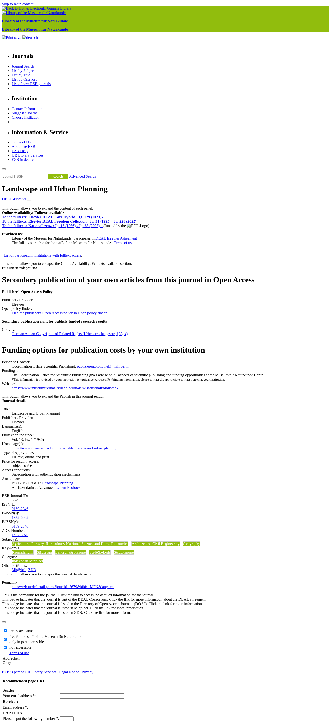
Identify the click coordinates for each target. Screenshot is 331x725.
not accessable (20, 647)
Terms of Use (22, 142)
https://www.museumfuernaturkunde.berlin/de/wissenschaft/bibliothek (65, 388)
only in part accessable (26, 642)
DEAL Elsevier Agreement (116, 238)
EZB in (24, 160)
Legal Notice (69, 672)
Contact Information (27, 109)
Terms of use (123, 243)
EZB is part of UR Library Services (29, 672)
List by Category (24, 79)
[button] (33, 213)
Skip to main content (17, 4)
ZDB (32, 570)
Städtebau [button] (44, 552)
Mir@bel (19, 570)
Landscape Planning (57, 483)
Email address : (15, 707)
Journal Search (23, 66)
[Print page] (12, 37)
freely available (21, 631)
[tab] (165, 213)
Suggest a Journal (25, 113)
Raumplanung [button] (22, 552)
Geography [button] (191, 544)
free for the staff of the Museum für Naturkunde (45, 636)
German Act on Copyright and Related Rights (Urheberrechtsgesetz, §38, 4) (70, 334)
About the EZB (23, 146)
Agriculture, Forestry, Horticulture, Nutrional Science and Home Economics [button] (70, 544)
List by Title (21, 75)
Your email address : (19, 696)
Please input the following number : (31, 719)
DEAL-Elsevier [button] (14, 199)
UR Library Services (27, 155)
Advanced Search (82, 176)
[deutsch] (30, 37)
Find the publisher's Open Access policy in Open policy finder (59, 313)
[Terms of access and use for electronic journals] (105, 217)
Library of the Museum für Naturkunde (35, 21)
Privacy (87, 672)
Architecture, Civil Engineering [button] (156, 544)
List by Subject (23, 71)
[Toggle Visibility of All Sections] (29, 200)
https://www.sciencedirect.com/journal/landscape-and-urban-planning (64, 448)
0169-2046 (20, 509)
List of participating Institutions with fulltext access (42, 255)
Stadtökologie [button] (99, 552)
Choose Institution (25, 117)
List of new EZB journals (31, 84)
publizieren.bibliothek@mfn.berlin (103, 366)
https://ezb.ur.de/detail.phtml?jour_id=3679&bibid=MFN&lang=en (63, 587)
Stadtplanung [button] (124, 552)
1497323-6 (20, 535)
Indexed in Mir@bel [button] (27, 561)
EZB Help (20, 151)
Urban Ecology (68, 487)
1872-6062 (20, 517)
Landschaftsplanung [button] (70, 552)
